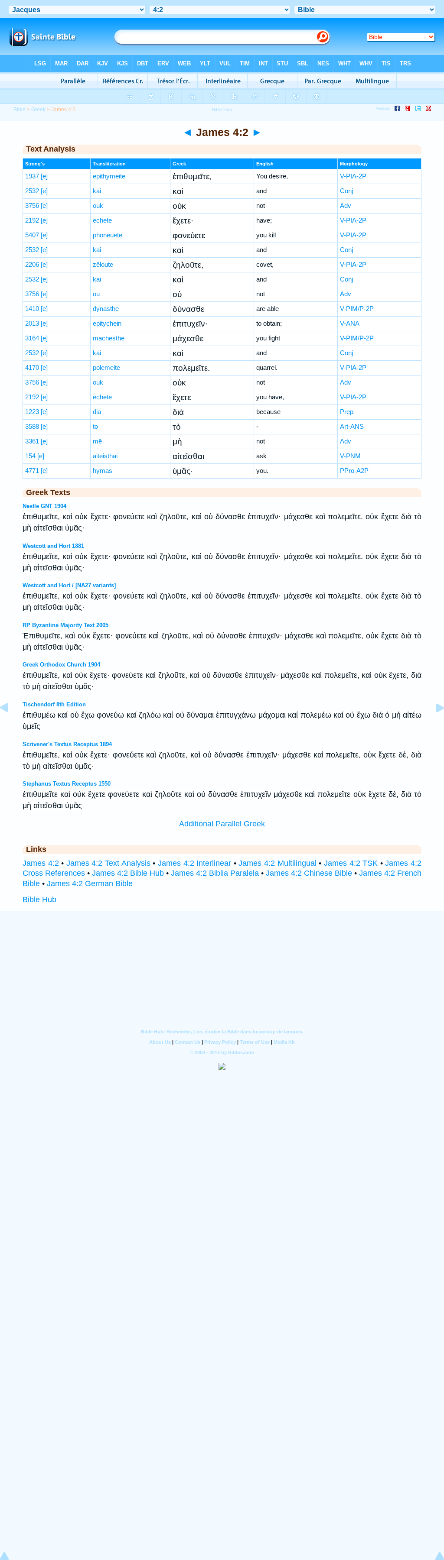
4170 (32, 367)
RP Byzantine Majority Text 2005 (65, 625)
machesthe (108, 338)
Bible (19, 110)
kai (97, 190)
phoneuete (107, 235)
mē (97, 441)
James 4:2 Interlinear (194, 863)
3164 (32, 338)
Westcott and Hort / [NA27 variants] (69, 585)
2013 (32, 323)
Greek (38, 110)
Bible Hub (39, 899)
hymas (102, 470)
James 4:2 (41, 863)
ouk (98, 205)
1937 (32, 176)
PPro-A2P (354, 470)
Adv (345, 205)
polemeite (106, 367)
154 (30, 456)
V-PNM (350, 456)
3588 (32, 426)
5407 (32, 235)
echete (102, 220)
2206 (32, 264)
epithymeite (109, 176)
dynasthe (106, 308)
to (95, 426)
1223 (32, 411)
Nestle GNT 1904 (44, 506)
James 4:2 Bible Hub (128, 873)
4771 (32, 470)
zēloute (103, 264)
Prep (346, 411)
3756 (32, 205)
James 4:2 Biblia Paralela (215, 873)
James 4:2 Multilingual (277, 863)
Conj (346, 190)
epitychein (107, 323)
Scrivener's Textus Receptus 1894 (67, 744)
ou (96, 294)
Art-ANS (352, 426)
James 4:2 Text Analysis (108, 863)
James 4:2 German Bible (90, 883)
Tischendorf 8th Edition (54, 704)
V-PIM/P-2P (357, 308)
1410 (32, 308)
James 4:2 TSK (351, 863)
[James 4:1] (11, 727)
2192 (32, 220)
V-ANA (349, 323)
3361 (32, 441)
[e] (44, 176)
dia (97, 411)
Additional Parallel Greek (222, 823)
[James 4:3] (433, 727)
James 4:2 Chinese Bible (309, 873)
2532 (32, 190)
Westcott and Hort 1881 (53, 546)
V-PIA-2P (353, 176)
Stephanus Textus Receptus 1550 (67, 783)
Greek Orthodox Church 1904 (61, 664)
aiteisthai (105, 456)
